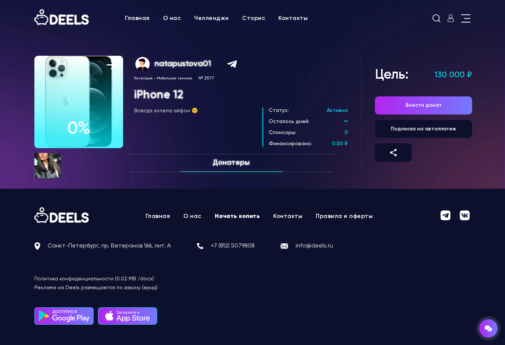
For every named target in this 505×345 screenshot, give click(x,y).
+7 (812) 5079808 (233, 246)
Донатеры (231, 163)
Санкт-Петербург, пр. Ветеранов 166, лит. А (109, 246)
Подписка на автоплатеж (423, 128)
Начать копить (237, 216)
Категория (143, 78)
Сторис (253, 18)
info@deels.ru (314, 246)
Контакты (293, 18)
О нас (172, 18)
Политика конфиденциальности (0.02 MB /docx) (94, 278)
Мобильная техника (174, 78)
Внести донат (424, 105)
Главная (137, 18)
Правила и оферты (344, 216)
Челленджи (211, 18)
